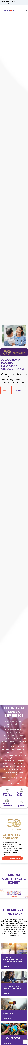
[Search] (26, 10)
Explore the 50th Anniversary (12, 858)
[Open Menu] (2, 10)
